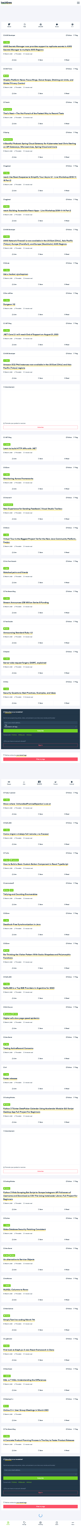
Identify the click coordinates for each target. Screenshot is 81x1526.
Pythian (7, 1218)
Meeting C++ (9, 1399)
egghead (7, 166)
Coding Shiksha (10, 1097)
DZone (7, 467)
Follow (69, 35)
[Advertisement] (40, 13)
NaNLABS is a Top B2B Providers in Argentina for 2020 (28, 988)
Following (40, 1524)
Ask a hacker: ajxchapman (15, 274)
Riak (25, 26)
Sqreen (7, 652)
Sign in (40, 745)
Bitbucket (22, 735)
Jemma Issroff (9, 883)
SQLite (9, 26)
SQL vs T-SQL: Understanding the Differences (24, 1380)
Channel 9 (8, 498)
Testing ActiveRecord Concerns (18, 1048)
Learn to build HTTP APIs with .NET (19, 448)
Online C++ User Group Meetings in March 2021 (26, 1410)
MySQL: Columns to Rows (15, 1289)
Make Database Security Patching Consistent (24, 1229)
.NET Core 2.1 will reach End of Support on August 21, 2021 (30, 334)
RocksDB (39, 784)
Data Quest (8, 1369)
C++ (72, 26)
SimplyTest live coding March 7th (19, 1319)
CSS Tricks (8, 69)
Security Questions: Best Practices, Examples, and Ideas (29, 693)
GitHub (15, 735)
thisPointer (8, 1278)
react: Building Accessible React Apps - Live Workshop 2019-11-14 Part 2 (37, 210)
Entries (8, 1524)
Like (14, 60)
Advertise (40, 427)
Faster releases (10, 1078)
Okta (6, 682)
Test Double (9, 621)
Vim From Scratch (10, 561)
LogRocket (8, 1339)
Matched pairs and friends (15, 572)
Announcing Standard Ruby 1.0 (18, 632)
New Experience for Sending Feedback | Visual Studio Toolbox (32, 508)
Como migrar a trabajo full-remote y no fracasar (26, 834)
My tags (24, 1524)
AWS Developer (10, 35)
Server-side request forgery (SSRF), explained (24, 662)
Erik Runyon (9, 1007)
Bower (57, 26)
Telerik (7, 102)
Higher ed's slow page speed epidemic (21, 1018)
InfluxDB (40, 26)
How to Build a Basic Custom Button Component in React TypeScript (35, 864)
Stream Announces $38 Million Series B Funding (26, 602)
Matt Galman (9, 1309)
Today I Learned (10, 793)
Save (41, 60)
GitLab (7, 263)
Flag (76, 35)
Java (24, 784)
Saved (56, 1524)
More (73, 1524)
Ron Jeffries (9, 293)
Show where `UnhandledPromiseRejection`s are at (27, 803)
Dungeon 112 (9, 304)
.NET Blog (8, 323)
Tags (6, 725)
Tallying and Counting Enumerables (20, 894)
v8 (5, 1067)
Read (67, 60)
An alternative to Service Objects (18, 1259)
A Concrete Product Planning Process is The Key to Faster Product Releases (38, 1440)
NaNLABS (8, 823)
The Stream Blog (10, 591)
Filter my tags (40, 759)
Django (9, 784)
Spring (7, 132)
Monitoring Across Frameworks (18, 478)
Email (6, 723)
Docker (56, 784)
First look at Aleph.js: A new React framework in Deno (28, 1349)
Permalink (19, 54)
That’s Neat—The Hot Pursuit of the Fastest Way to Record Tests (33, 113)
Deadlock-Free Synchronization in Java (21, 924)
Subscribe (40, 731)
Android (72, 784)
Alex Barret (8, 1037)
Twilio (7, 853)
